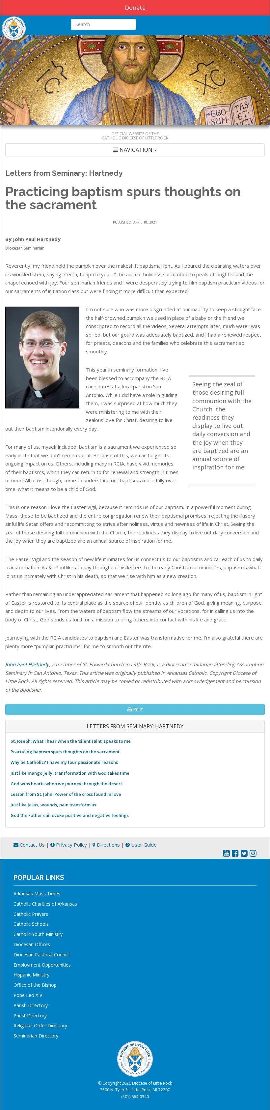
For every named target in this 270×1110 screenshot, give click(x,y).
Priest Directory (30, 1015)
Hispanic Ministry (31, 975)
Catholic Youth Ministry (38, 934)
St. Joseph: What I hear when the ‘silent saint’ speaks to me (71, 741)
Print (137, 709)
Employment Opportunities (42, 965)
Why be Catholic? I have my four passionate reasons (64, 762)
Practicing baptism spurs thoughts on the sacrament (65, 752)
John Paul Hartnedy (27, 664)
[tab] (135, 150)
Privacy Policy (71, 844)
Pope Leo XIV (28, 995)
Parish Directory (31, 1005)
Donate (135, 8)
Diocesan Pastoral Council (41, 954)
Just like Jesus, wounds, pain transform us (53, 805)
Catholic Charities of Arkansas (45, 904)
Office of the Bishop (35, 985)
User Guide (143, 844)
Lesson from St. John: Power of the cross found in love (66, 794)
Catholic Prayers (31, 914)
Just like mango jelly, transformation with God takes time (70, 773)
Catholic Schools (31, 924)
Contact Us (31, 844)
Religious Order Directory (40, 1025)
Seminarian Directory (36, 1036)
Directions (107, 844)
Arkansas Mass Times (37, 893)
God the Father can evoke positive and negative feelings (70, 815)
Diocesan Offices (32, 944)
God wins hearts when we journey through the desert (66, 784)
